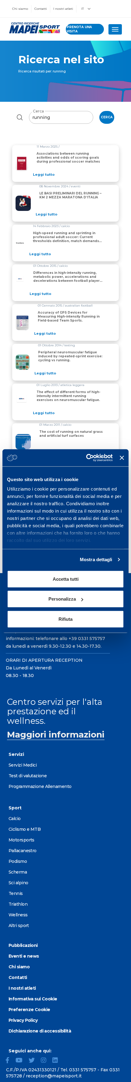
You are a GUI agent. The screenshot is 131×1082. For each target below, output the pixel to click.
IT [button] (83, 9)
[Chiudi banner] (122, 458)
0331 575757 (82, 1070)
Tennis (16, 893)
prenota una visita (79, 29)
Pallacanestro (23, 850)
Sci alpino (18, 882)
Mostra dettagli (96, 559)
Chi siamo (20, 9)
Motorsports (21, 840)
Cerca (38, 111)
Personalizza (62, 599)
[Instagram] (46, 1061)
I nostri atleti (63, 9)
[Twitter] (34, 1061)
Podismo (18, 861)
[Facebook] (9, 1061)
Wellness (18, 915)
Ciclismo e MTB (25, 829)
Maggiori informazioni (55, 734)
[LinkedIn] (57, 1061)
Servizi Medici (23, 765)
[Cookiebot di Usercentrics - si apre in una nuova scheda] (86, 458)
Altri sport (19, 925)
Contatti (40, 9)
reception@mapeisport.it (54, 1076)
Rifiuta (65, 618)
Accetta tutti (66, 578)
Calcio (15, 818)
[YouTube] (21, 1061)
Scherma (18, 872)
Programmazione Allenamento (40, 786)
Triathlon (18, 904)
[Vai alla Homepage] (33, 27)
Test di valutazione (28, 775)
